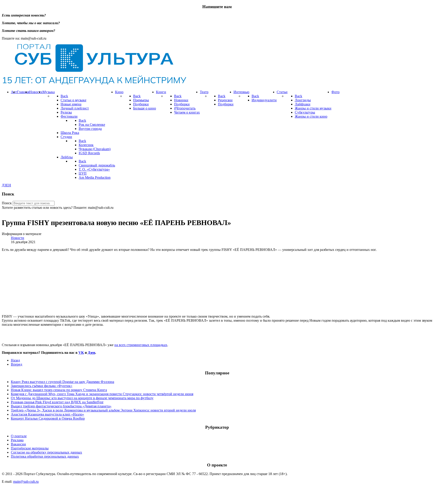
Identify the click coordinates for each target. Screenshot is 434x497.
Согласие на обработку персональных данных (46, 452)
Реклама (17, 440)
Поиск (7, 203)
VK (81, 352)
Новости (17, 238)
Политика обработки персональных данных (45, 456)
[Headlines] (94, 84)
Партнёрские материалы (30, 448)
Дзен (91, 352)
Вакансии (18, 444)
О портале (19, 436)
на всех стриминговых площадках (140, 345)
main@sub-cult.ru (26, 481)
